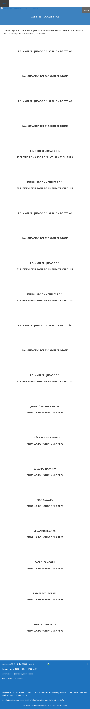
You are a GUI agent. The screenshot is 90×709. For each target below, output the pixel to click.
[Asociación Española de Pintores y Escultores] (21, 8)
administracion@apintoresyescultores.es (17, 674)
